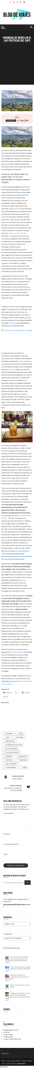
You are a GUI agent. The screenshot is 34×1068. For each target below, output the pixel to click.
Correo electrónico (11, 844)
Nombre (7, 834)
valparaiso (23, 760)
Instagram (19, 180)
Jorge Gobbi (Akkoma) (12, 1039)
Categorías (7, 934)
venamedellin (11, 767)
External (6, 1032)
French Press (21, 233)
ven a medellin (11, 764)
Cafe (7, 737)
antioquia (9, 733)
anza (21, 733)
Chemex (11, 233)
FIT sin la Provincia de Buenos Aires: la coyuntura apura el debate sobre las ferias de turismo (16, 959)
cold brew (11, 369)
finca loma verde (12, 752)
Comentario (9, 813)
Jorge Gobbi (24, 120)
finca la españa (11, 748)
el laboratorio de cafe (14, 745)
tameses (9, 760)
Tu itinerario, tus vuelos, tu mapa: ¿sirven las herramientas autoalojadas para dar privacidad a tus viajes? (18, 996)
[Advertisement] (17, 61)
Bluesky (26, 180)
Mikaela (11, 323)
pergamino (23, 756)
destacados (10, 741)
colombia (19, 737)
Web (5, 854)
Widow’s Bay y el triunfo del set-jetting (20, 986)
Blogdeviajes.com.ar (10, 1030)
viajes (17, 117)
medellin (9, 756)
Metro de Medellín (17, 652)
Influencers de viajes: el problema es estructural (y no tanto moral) (17, 977)
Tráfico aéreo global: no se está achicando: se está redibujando (20, 968)
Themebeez (20, 1064)
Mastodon (5, 1053)
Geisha (16, 209)
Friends (6, 1009)
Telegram (5, 182)
